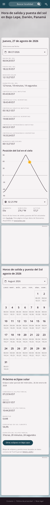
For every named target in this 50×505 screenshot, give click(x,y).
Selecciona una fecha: (11, 46)
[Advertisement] (25, 28)
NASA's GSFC (28, 452)
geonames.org (19, 221)
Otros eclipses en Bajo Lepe (18, 442)
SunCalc (9, 218)
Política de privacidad (24, 501)
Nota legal (39, 501)
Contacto (10, 501)
